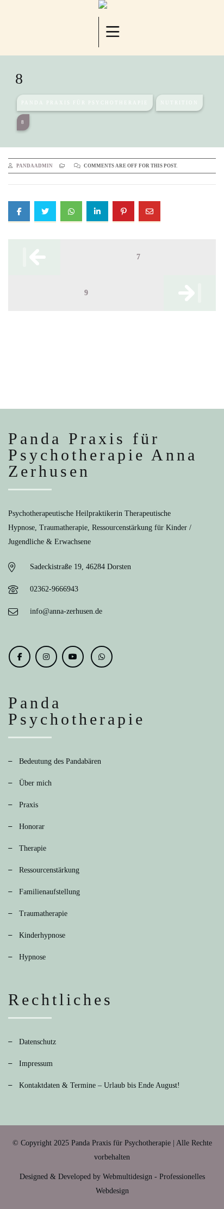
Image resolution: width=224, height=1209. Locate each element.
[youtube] (73, 657)
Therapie (32, 848)
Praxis (28, 805)
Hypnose (32, 957)
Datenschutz (37, 1042)
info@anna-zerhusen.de (66, 611)
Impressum (36, 1064)
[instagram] (46, 657)
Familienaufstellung (49, 892)
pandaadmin (34, 166)
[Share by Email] (149, 212)
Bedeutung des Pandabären (60, 761)
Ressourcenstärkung (49, 870)
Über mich (35, 783)
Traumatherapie (43, 913)
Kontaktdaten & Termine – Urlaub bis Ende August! (99, 1085)
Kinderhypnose (42, 935)
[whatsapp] (102, 657)
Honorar (32, 826)
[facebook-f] (19, 657)
